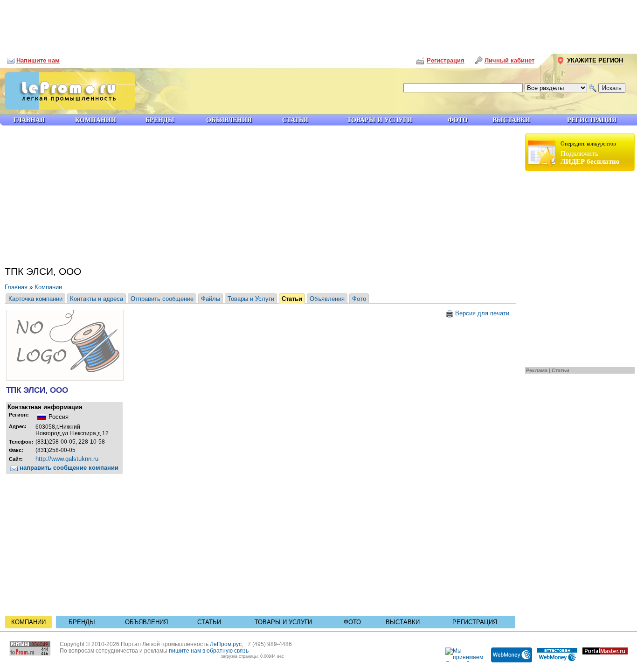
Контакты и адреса (96, 298)
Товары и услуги (283, 622)
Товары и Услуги (251, 298)
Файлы (210, 298)
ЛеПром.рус (226, 644)
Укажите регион (595, 60)
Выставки (403, 622)
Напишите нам (38, 60)
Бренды (82, 622)
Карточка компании (35, 298)
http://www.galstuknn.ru (66, 458)
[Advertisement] (318, 23)
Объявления (327, 298)
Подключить (590, 152)
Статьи (560, 370)
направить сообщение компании (68, 467)
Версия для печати (481, 313)
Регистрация (474, 622)
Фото (359, 298)
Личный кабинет (509, 60)
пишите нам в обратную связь (209, 650)
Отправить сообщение (162, 298)
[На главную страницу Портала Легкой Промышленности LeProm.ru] (67, 107)
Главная (16, 287)
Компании (48, 287)
